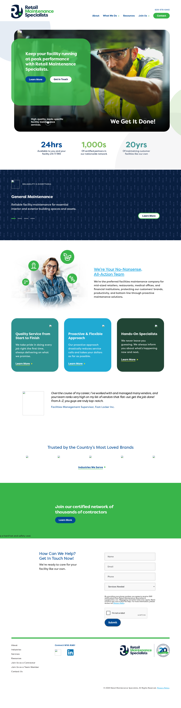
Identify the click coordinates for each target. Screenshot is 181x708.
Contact (161, 15)
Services (15, 654)
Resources (129, 15)
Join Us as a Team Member (25, 667)
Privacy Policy (118, 603)
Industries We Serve (90, 467)
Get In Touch (61, 79)
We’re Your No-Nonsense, (118, 269)
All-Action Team (109, 274)
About (95, 15)
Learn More (35, 79)
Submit (112, 622)
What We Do (110, 15)
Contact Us (17, 671)
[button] (13, 218)
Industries (16, 649)
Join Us (143, 15)
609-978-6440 (162, 9)
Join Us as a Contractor (23, 662)
